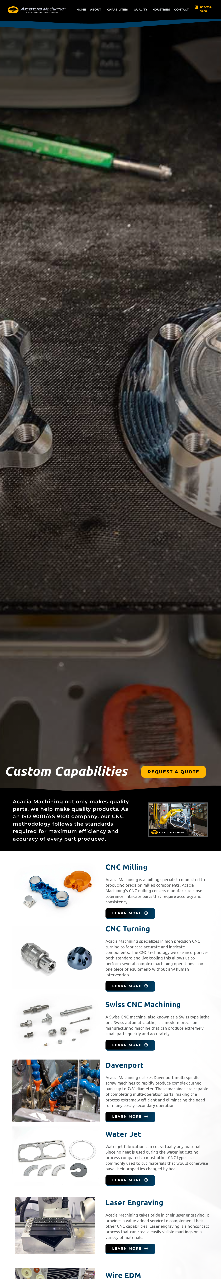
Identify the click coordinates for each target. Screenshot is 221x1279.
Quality (140, 9)
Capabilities (117, 9)
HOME (81, 9)
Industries (160, 9)
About (95, 9)
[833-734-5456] (196, 7)
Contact (181, 9)
